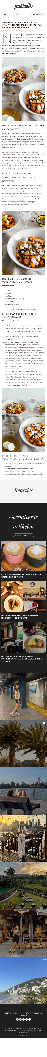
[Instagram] (40, 14)
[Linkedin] (37, 14)
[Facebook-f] (31, 14)
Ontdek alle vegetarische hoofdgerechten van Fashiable (24, 474)
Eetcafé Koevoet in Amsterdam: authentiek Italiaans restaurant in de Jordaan (21, 658)
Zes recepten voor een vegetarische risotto (19, 471)
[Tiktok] (43, 14)
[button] (4, 14)
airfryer (4, 196)
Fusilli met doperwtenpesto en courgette (19, 469)
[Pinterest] (34, 14)
